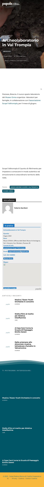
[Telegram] (32, 81)
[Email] (27, 81)
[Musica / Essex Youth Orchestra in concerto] (7, 304)
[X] (17, 81)
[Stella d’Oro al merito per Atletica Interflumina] (7, 318)
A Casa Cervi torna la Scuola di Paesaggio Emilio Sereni (24, 330)
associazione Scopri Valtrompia (24, 187)
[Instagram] (24, 483)
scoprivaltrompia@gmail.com (18, 251)
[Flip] (37, 81)
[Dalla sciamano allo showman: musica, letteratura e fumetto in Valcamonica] (7, 346)
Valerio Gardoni (20, 56)
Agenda (17, 304)
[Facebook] (11, 81)
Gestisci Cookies (31, 478)
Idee (16, 320)
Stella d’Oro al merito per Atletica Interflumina (24, 316)
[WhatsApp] (22, 81)
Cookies (21, 478)
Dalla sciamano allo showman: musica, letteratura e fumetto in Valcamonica (25, 345)
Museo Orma (10, 97)
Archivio (7, 51)
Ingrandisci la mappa (10, 288)
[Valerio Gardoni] (7, 208)
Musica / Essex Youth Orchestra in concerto (24, 301)
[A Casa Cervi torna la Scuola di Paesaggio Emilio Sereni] (7, 332)
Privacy (14, 478)
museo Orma (8, 191)
